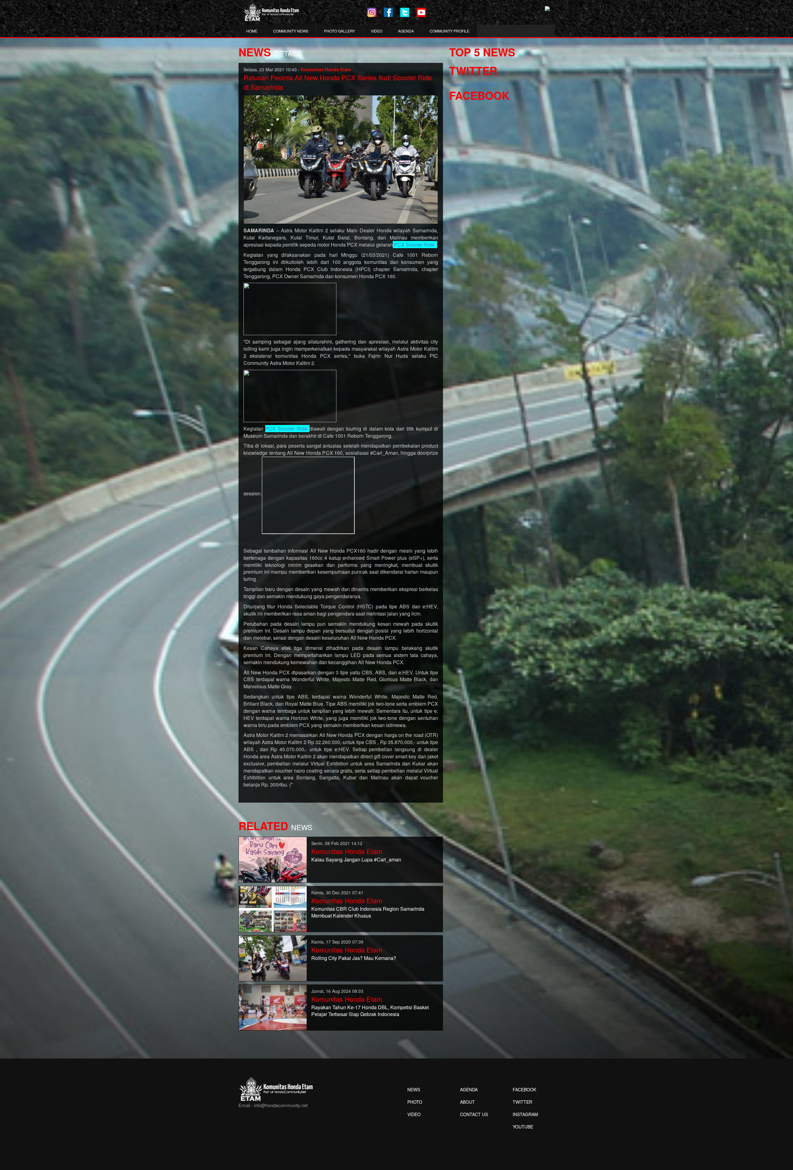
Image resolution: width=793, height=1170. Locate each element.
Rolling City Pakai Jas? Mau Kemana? (353, 958)
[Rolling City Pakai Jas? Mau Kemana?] (273, 957)
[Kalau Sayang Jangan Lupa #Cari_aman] (273, 859)
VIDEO (376, 30)
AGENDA (406, 30)
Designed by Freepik (522, 1136)
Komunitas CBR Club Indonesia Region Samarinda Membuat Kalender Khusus (367, 912)
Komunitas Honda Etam (346, 851)
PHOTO (414, 1102)
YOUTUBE (523, 1127)
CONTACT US (474, 1114)
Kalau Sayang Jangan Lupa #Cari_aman (356, 859)
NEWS (413, 1089)
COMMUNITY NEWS (290, 30)
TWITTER (522, 1102)
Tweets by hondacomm (472, 84)
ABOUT (467, 1102)
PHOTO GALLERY (339, 30)
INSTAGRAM (525, 1114)
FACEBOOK (524, 1089)
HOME (251, 30)
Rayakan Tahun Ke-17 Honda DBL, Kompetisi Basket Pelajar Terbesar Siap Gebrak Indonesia (370, 1011)
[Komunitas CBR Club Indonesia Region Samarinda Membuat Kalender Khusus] (273, 908)
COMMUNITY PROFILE (449, 30)
